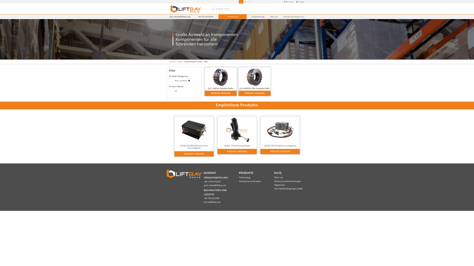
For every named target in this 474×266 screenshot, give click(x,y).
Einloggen (301, 1)
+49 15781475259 (212, 181)
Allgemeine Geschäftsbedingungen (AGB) (288, 187)
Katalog (180, 62)
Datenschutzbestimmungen (287, 181)
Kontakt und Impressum (293, 17)
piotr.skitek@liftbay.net (180, 17)
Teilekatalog (232, 17)
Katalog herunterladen (250, 181)
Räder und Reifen (181, 81)
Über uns (274, 17)
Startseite (172, 62)
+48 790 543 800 (211, 198)
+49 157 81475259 (205, 17)
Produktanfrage (258, 17)
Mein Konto (290, 1)
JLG (176, 91)
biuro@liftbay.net (212, 202)
